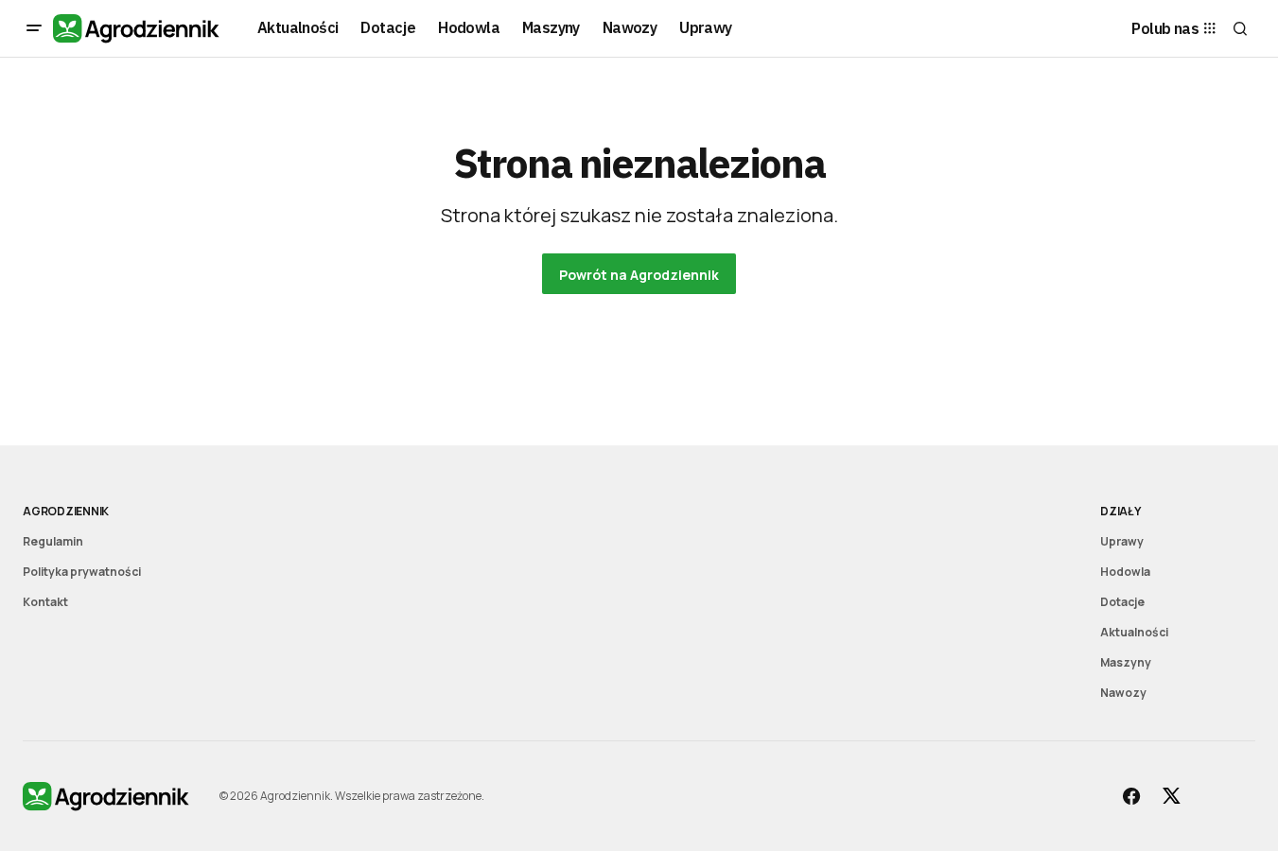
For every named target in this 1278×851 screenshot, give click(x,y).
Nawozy (1123, 693)
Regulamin (53, 541)
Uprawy (1122, 541)
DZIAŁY (1120, 511)
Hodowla (1125, 572)
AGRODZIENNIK (66, 511)
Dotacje (1122, 602)
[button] (34, 28)
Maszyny (1125, 662)
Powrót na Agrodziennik (639, 275)
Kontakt (45, 602)
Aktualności (1134, 632)
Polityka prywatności (82, 572)
